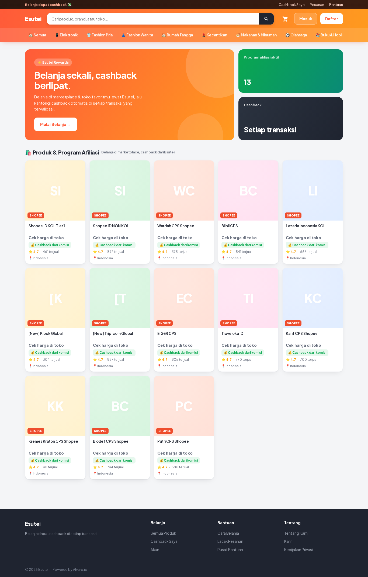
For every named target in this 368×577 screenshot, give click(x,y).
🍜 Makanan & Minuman (256, 35)
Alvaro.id (80, 569)
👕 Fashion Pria (99, 35)
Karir (288, 541)
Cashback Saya (292, 4)
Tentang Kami (296, 533)
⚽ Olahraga (296, 35)
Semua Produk (163, 533)
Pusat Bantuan (230, 549)
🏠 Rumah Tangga (177, 35)
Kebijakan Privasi (298, 549)
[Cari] (266, 19)
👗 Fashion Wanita (137, 35)
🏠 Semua (37, 35)
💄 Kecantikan (214, 35)
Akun (155, 549)
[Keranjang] (285, 19)
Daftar (331, 18)
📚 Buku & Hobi (328, 35)
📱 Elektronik (66, 35)
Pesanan (317, 4)
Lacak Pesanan (230, 541)
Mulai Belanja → (55, 124)
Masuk (305, 18)
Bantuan (336, 4)
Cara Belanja (228, 533)
